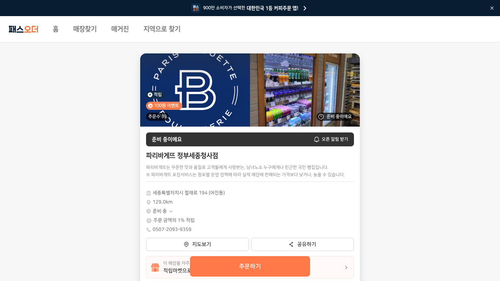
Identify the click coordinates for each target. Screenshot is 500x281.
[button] (163, 211)
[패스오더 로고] (23, 29)
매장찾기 (85, 29)
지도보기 (201, 244)
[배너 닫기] (492, 8)
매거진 (120, 29)
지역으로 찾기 (161, 29)
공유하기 (306, 244)
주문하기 (250, 266)
